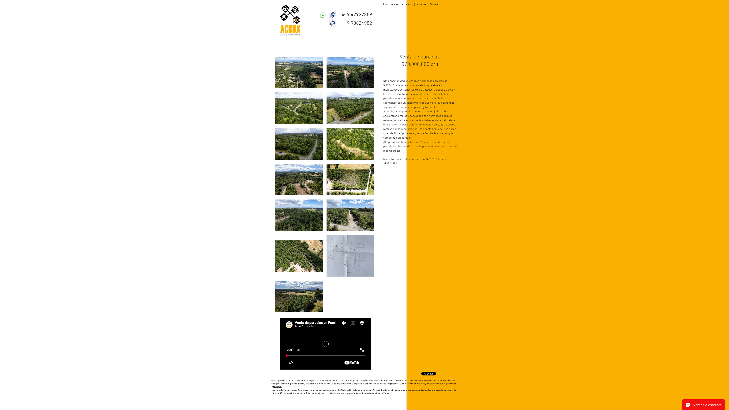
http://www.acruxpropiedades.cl (405, 380)
